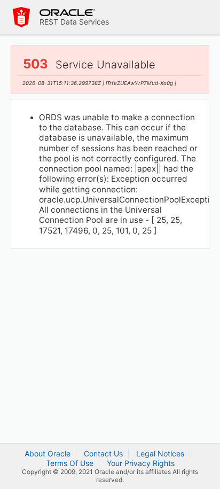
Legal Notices (160, 453)
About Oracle (47, 453)
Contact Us (103, 453)
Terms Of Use (69, 463)
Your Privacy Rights (141, 463)
